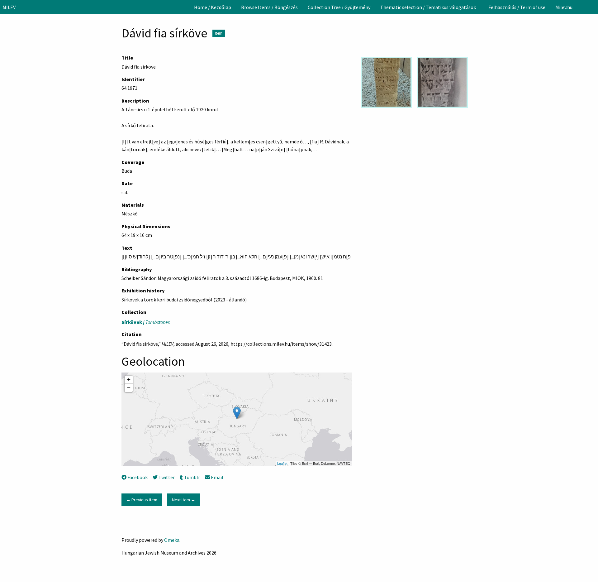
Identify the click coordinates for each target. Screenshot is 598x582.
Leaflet (282, 463)
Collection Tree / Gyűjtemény (339, 7)
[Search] (592, 7)
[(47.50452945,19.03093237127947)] (237, 412)
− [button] (129, 387)
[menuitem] (212, 7)
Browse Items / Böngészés (269, 7)
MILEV (9, 7)
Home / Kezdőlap (212, 7)
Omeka (171, 540)
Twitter (167, 477)
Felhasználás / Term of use (516, 7)
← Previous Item (141, 500)
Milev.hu (563, 7)
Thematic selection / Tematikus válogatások (428, 7)
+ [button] (129, 379)
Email (217, 477)
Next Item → (183, 500)
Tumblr (192, 477)
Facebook (137, 477)
